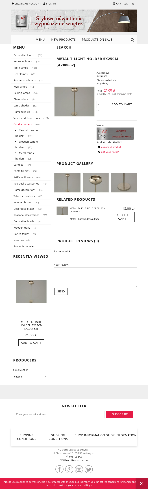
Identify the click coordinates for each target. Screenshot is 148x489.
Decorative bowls (24, 221)
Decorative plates (24, 208)
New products (22, 240)
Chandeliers (21, 99)
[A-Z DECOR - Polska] (115, 133)
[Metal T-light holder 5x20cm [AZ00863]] (62, 210)
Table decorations (24, 196)
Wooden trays (22, 227)
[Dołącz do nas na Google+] (69, 469)
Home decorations (25, 190)
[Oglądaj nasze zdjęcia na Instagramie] (79, 469)
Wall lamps (20, 86)
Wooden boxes (22, 202)
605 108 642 (75, 456)
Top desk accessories (26, 183)
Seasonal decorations (26, 215)
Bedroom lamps (23, 61)
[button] (109, 147)
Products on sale (24, 246)
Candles (18, 164)
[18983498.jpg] (67, 182)
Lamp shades (22, 105)
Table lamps (21, 67)
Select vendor (20, 370)
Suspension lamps (25, 80)
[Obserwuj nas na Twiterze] (88, 469)
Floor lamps (21, 74)
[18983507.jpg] (95, 182)
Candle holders (23, 124)
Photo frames (22, 171)
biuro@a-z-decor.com (76, 460)
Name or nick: (62, 251)
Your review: (61, 264)
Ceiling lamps (22, 93)
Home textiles (22, 111)
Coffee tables (21, 234)
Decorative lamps (24, 55)
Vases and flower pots (27, 118)
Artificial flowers (23, 177)
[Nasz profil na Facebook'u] (59, 469)
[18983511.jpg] (124, 182)
